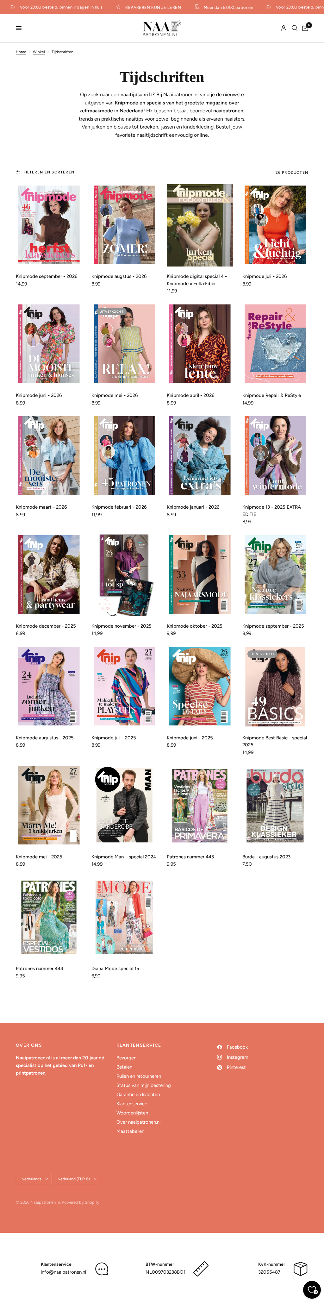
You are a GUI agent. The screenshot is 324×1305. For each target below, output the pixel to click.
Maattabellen (130, 1131)
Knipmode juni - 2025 (190, 738)
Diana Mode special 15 (115, 968)
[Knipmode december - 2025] (49, 575)
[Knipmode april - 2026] (200, 344)
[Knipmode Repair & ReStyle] (275, 344)
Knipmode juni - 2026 (39, 395)
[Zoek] (295, 28)
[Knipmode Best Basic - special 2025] (275, 686)
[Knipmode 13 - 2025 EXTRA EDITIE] (275, 456)
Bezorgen (126, 1058)
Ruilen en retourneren (138, 1076)
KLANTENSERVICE (138, 1045)
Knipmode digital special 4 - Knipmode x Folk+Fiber (197, 279)
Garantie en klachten (138, 1094)
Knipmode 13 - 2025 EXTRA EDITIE (271, 510)
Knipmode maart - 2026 (41, 507)
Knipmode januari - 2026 (193, 507)
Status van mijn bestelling (143, 1085)
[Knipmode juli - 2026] (275, 225)
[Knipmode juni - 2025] (200, 686)
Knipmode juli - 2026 (264, 276)
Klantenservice (131, 1104)
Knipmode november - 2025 (121, 626)
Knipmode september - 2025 (273, 626)
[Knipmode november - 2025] (124, 575)
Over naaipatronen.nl (138, 1122)
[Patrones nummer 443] (200, 805)
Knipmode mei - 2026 (114, 395)
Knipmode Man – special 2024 (123, 857)
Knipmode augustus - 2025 (45, 738)
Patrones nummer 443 (190, 857)
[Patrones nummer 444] (49, 917)
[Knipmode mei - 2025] (49, 805)
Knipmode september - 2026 (47, 276)
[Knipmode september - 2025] (275, 575)
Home (21, 52)
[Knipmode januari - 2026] (200, 456)
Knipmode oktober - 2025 (194, 626)
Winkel (39, 52)
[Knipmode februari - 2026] (124, 456)
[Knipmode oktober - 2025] (200, 575)
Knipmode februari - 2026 (119, 507)
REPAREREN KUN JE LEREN (145, 7)
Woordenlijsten (132, 1113)
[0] (304, 28)
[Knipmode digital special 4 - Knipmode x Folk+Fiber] (200, 225)
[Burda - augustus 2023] (275, 805)
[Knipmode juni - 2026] (49, 344)
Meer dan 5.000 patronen (220, 7)
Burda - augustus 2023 (266, 857)
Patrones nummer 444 (39, 968)
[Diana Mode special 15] (124, 917)
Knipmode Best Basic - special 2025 (274, 741)
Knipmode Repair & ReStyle (271, 395)
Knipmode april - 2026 (191, 395)
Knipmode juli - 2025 (113, 738)
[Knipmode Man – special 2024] (124, 805)
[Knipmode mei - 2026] (124, 344)
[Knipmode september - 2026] (49, 225)
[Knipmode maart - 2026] (49, 456)
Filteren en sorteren (48, 172)
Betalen (124, 1067)
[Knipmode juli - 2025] (124, 686)
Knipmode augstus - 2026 (119, 276)
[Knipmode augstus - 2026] (124, 225)
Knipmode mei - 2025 (39, 857)
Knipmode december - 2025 (46, 626)
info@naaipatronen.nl (63, 1272)
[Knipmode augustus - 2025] (49, 686)
